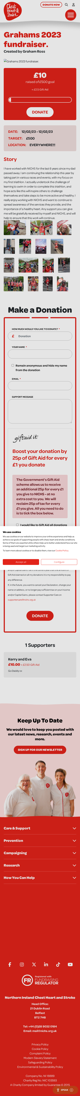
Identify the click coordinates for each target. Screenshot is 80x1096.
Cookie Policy (61, 550)
